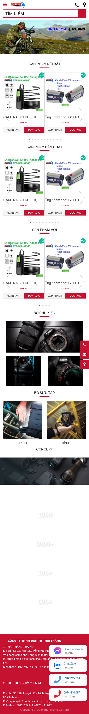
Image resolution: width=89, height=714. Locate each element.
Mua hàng (34, 130)
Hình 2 (66, 442)
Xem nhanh (13, 130)
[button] (12, 51)
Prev (7, 115)
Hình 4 (22, 442)
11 (60, 139)
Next (82, 115)
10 (57, 139)
